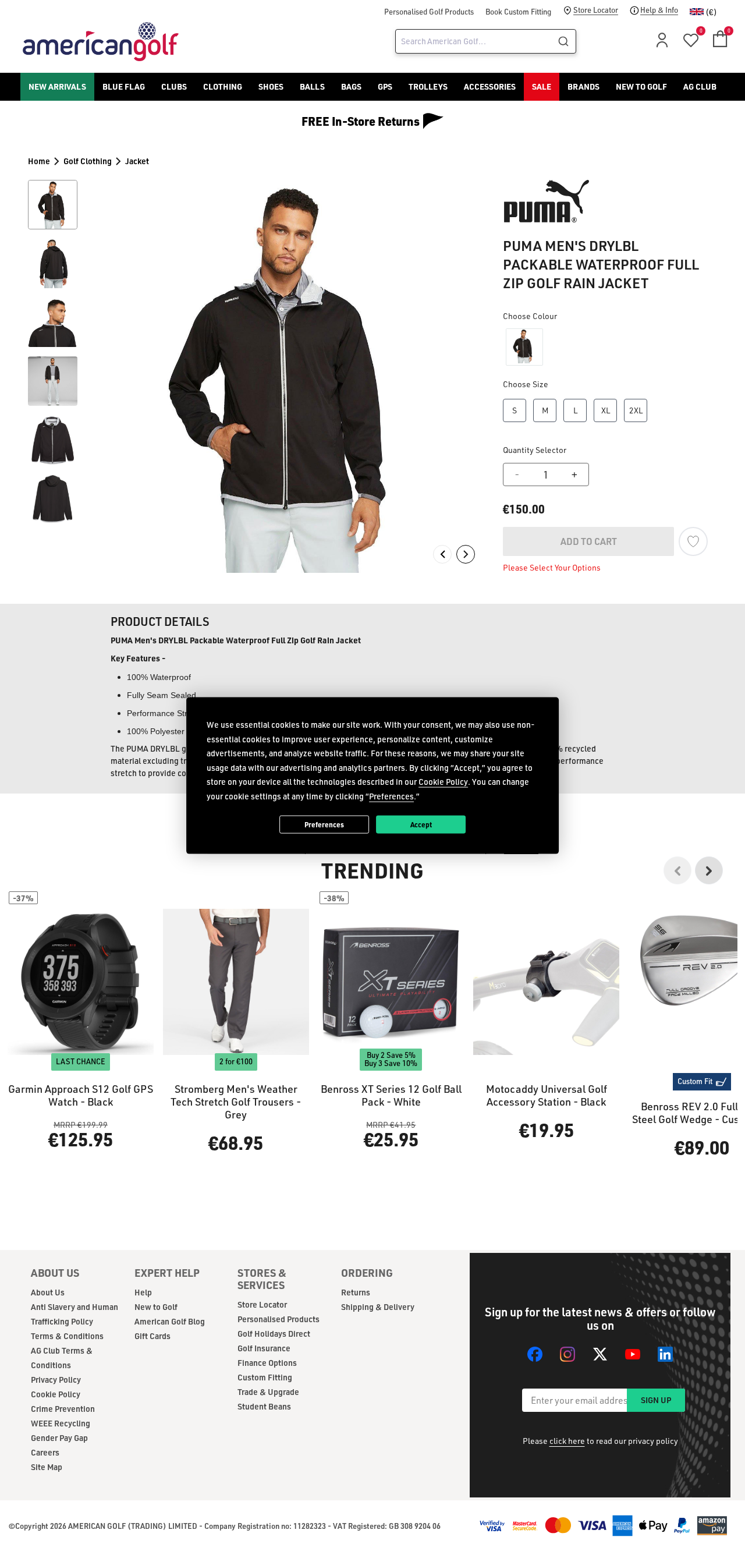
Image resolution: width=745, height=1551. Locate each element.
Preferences (324, 823)
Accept (421, 823)
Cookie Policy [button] (443, 782)
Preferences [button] (391, 796)
